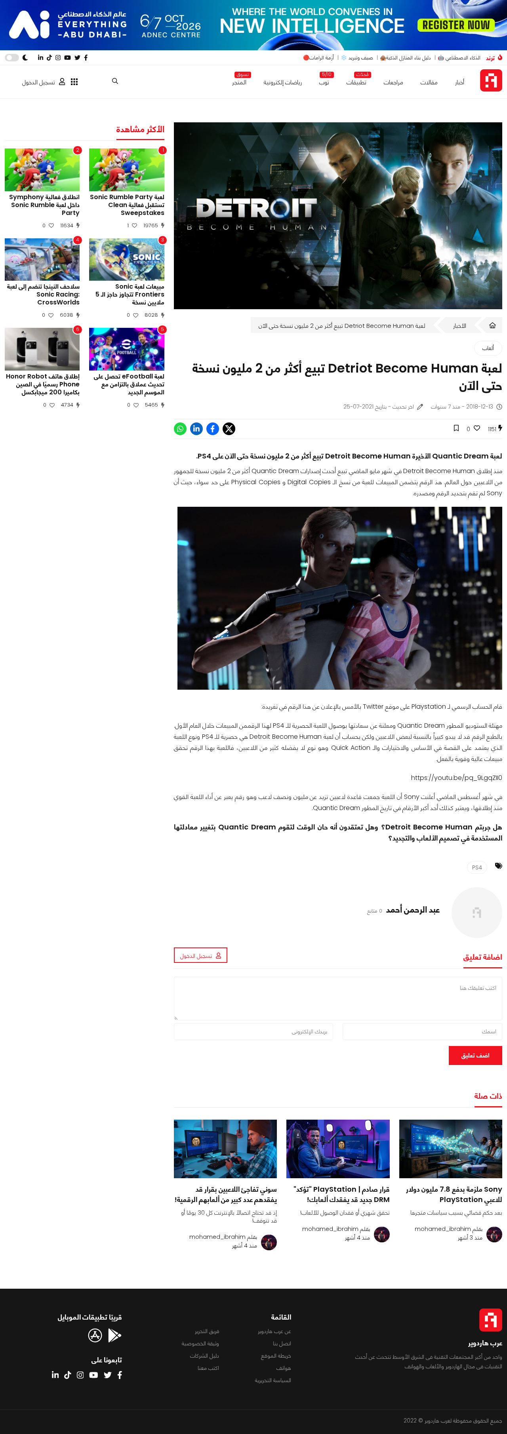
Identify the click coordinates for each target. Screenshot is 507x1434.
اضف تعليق (475, 1055)
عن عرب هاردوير (274, 1331)
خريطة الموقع (276, 1356)
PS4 (477, 867)
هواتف (283, 1368)
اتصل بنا (282, 1343)
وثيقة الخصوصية (200, 1343)
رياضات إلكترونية (283, 82)
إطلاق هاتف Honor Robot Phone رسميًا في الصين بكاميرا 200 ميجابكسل (43, 384)
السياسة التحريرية (273, 1380)
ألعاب (488, 348)
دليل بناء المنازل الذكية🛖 (405, 57)
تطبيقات (356, 80)
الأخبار (459, 325)
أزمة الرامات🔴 (318, 57)
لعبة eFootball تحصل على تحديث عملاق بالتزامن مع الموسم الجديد (129, 384)
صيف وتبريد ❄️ (357, 57)
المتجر (239, 80)
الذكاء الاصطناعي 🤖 (459, 57)
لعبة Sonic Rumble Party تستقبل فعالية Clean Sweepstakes (127, 205)
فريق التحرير (207, 1331)
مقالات (429, 82)
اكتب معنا (208, 1368)
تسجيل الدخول (38, 82)
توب (324, 80)
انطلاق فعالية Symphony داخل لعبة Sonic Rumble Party (44, 205)
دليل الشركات (204, 1356)
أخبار (459, 82)
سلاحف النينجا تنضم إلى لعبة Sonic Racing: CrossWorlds (43, 294)
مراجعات (393, 82)
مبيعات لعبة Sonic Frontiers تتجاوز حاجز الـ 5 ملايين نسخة (129, 294)
